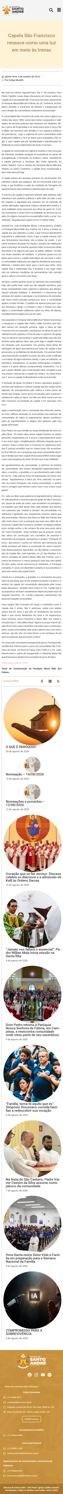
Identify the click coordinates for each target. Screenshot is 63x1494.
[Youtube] (42, 1374)
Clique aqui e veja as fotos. (15, 663)
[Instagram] (36, 1374)
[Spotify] (49, 1374)
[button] (59, 10)
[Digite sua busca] (51, 10)
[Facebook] (29, 1374)
